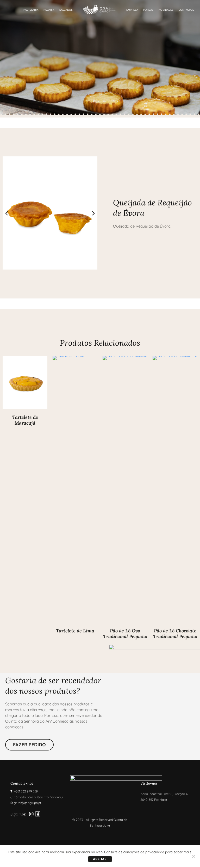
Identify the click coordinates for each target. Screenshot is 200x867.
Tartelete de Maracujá (25, 420)
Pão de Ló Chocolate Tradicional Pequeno (175, 633)
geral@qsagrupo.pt (27, 803)
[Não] (193, 856)
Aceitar (100, 859)
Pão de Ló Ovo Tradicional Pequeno (125, 633)
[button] (93, 213)
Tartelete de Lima (75, 631)
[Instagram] (31, 813)
